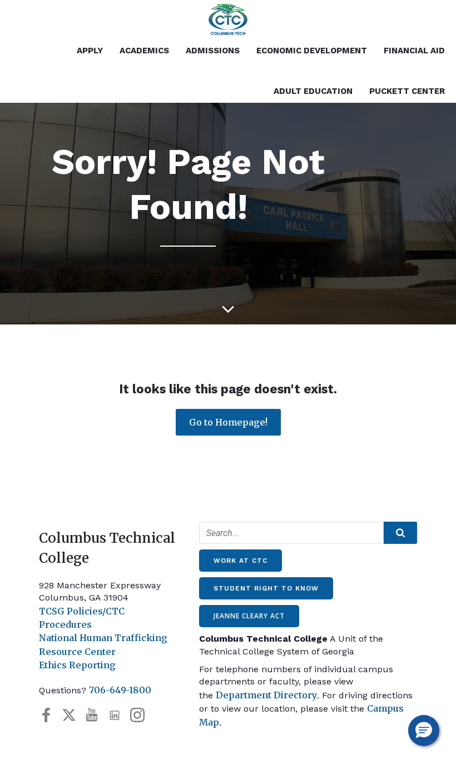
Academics (144, 51)
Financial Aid (414, 51)
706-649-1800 (120, 690)
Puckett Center (407, 91)
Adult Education (313, 91)
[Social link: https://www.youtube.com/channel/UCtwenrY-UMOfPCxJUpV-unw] (96, 715)
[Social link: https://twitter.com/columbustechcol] (73, 715)
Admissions (213, 51)
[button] (423, 730)
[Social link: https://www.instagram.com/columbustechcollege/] (141, 715)
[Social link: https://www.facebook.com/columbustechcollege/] (50, 715)
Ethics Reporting (77, 665)
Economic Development (311, 51)
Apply (90, 51)
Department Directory (266, 695)
